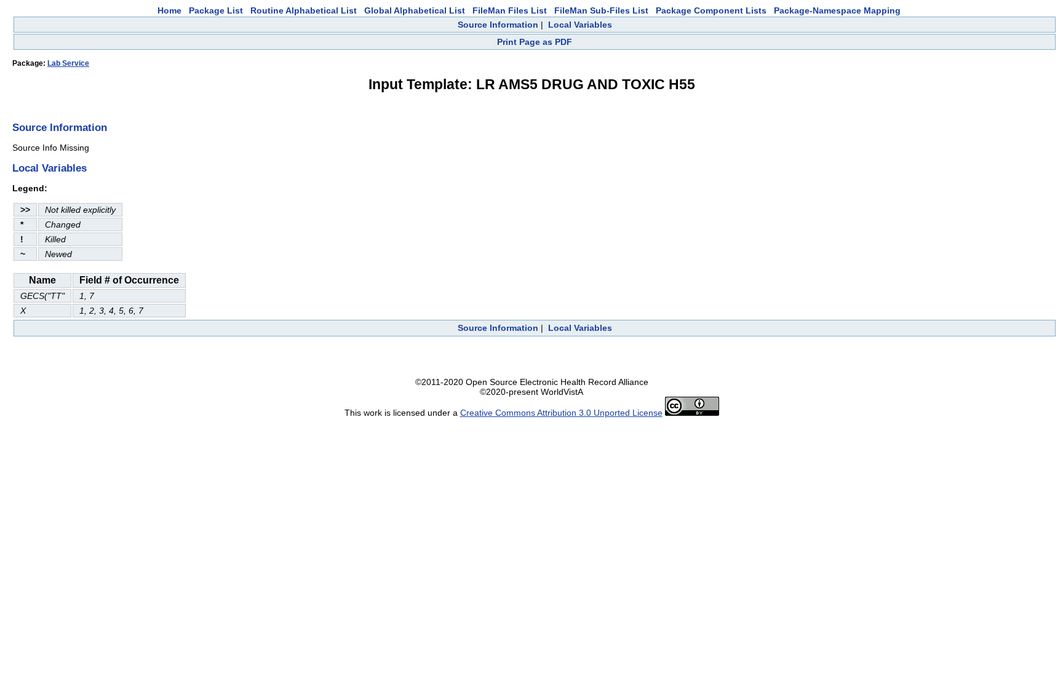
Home (169, 10)
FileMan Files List (509, 10)
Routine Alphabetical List (303, 10)
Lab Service (68, 63)
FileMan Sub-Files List (601, 10)
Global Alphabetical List (414, 10)
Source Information (498, 25)
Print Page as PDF (534, 42)
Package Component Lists (711, 10)
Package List (216, 10)
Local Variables (580, 25)
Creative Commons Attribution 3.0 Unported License (561, 413)
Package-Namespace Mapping (837, 10)
